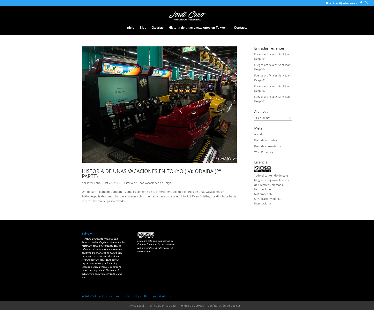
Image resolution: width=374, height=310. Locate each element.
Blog (142, 27)
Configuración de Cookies (224, 305)
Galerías (158, 27)
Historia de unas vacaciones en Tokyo (197, 27)
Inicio (130, 27)
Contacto (241, 27)
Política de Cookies (192, 305)
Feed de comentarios (267, 146)
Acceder (259, 134)
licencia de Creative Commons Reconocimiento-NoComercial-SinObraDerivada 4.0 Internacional (156, 246)
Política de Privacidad (162, 305)
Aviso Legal (137, 305)
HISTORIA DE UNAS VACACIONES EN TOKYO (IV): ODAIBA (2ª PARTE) (151, 174)
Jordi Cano (94, 183)
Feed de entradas (265, 140)
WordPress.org (263, 152)
